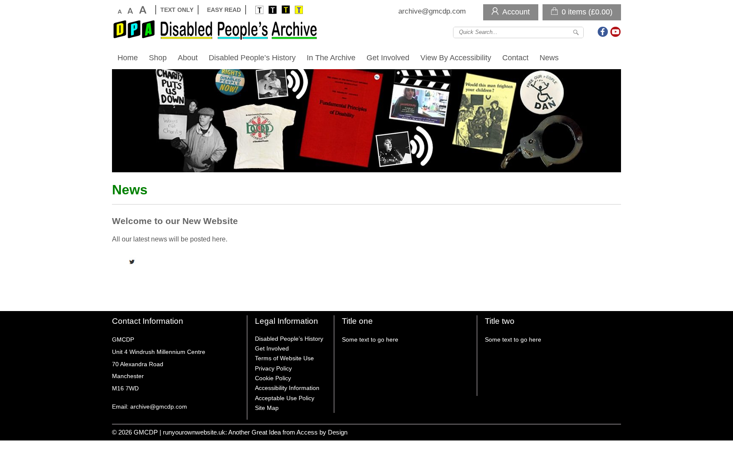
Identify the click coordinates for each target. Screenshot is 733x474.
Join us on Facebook (603, 32)
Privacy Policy (273, 368)
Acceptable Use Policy (284, 398)
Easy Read (224, 9)
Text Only (176, 9)
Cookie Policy (273, 378)
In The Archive (331, 57)
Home (128, 57)
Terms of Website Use (284, 358)
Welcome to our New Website (175, 221)
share (122, 262)
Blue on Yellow (298, 9)
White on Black (259, 9)
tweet (133, 262)
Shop (158, 57)
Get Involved (387, 57)
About (188, 57)
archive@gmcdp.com (432, 11)
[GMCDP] (218, 29)
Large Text (130, 9)
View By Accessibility (455, 57)
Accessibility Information (287, 387)
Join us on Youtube (615, 32)
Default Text (119, 9)
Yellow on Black (285, 9)
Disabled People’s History (252, 57)
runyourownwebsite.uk (194, 432)
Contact (515, 57)
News (549, 57)
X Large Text (142, 9)
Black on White (272, 9)
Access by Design (322, 432)
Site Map (267, 407)
